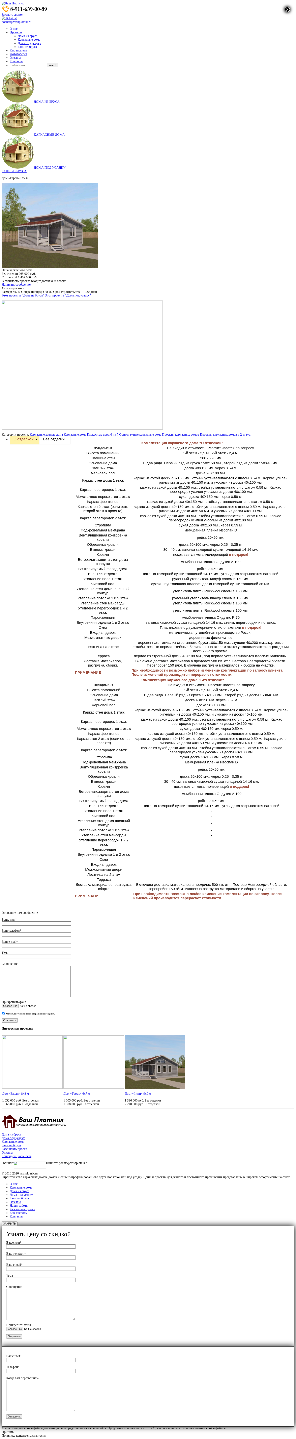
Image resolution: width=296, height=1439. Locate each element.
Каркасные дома (29, 39)
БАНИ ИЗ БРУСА (14, 171)
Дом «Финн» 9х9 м (138, 1093)
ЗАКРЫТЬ (9, 1223)
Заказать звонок (12, 14)
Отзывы (15, 57)
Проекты (16, 32)
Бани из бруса (27, 46)
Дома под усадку (29, 43)
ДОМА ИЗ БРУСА (47, 101)
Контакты (16, 61)
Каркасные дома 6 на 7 (102, 434)
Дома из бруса (27, 36)
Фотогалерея (18, 54)
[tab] (24, 439)
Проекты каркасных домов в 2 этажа (225, 434)
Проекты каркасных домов (180, 434)
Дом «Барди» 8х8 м (15, 1093)
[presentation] (24, 439)
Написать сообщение (16, 284)
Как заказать (18, 50)
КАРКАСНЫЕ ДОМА (49, 134)
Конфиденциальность (16, 1156)
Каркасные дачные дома (46, 434)
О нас (14, 28)
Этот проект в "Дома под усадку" (68, 295)
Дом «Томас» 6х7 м (76, 1093)
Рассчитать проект (14, 1149)
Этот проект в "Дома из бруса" (23, 295)
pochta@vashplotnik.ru (16, 22)
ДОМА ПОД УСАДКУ (49, 167)
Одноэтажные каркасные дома (140, 434)
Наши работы (19, 1205)
